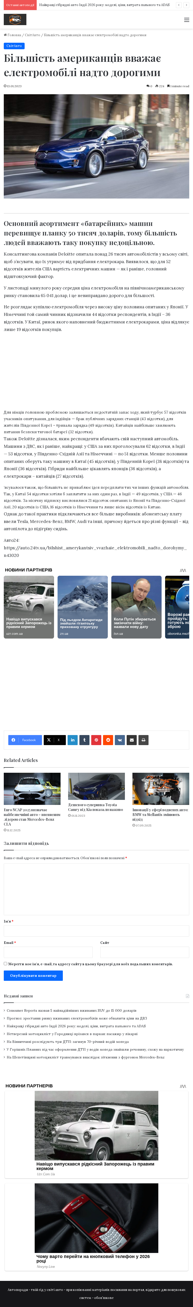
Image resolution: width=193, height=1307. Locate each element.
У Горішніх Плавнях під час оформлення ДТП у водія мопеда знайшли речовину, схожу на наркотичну (95, 1049)
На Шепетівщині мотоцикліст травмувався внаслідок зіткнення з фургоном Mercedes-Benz (86, 1057)
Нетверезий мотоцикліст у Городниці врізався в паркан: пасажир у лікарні (72, 1034)
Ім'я (9, 921)
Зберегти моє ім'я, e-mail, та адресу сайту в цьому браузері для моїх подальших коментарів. (90, 964)
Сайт (104, 943)
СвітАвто (32, 35)
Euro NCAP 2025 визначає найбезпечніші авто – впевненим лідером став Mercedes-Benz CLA (32, 817)
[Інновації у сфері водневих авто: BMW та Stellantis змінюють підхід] (160, 789)
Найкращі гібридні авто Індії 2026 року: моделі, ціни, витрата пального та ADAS (104, 5)
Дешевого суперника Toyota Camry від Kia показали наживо (95, 807)
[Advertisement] (96, 372)
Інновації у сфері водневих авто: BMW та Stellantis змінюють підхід (160, 814)
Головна (14, 35)
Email (10, 943)
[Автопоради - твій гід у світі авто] (15, 19)
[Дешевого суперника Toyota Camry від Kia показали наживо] (96, 786)
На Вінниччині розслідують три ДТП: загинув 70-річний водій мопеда (68, 1041)
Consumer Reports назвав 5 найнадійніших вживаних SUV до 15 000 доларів (71, 1010)
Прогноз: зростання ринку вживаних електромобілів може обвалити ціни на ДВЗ (77, 1018)
